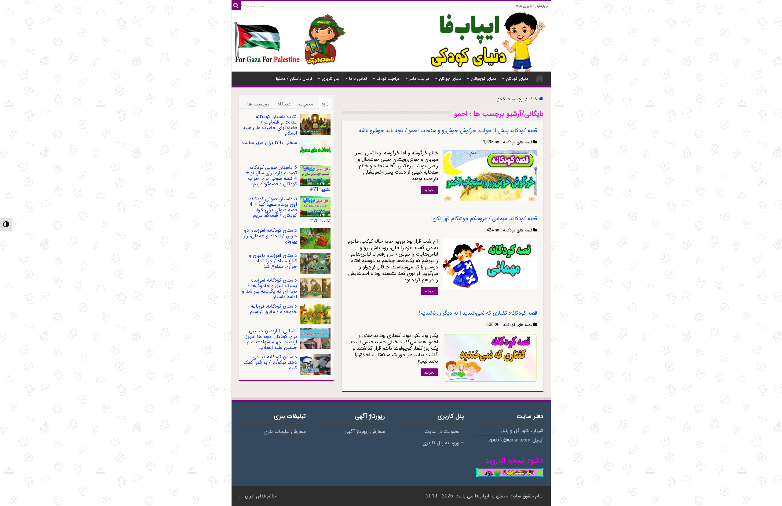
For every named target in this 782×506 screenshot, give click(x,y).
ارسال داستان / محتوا (294, 78)
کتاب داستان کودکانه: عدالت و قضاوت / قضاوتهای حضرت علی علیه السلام (270, 125)
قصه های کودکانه (517, 142)
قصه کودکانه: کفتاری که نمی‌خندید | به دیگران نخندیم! (478, 313)
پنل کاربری (330, 78)
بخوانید (429, 190)
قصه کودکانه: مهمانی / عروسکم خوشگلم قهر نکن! (484, 218)
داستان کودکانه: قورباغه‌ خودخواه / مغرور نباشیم (273, 309)
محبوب (306, 104)
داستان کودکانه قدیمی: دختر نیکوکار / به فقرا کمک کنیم (270, 362)
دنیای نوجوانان (483, 78)
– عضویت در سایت (444, 432)
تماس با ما (358, 78)
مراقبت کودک (388, 78)
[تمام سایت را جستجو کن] (236, 5)
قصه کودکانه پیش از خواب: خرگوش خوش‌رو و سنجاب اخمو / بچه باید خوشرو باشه (448, 130)
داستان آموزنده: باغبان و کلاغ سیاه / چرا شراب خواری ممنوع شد (273, 261)
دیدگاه (284, 104)
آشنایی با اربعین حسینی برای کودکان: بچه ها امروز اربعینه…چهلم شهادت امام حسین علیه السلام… (271, 339)
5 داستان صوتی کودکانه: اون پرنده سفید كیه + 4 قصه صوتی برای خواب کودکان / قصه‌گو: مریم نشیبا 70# (289, 210)
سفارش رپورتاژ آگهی (365, 432)
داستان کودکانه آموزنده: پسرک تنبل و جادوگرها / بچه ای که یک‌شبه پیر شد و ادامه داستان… (269, 288)
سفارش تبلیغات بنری (285, 432)
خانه (540, 78)
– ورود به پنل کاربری (443, 443)
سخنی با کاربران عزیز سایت (269, 142)
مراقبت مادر (419, 78)
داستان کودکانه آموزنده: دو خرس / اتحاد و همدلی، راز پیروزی (270, 236)
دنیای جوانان (450, 78)
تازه (325, 104)
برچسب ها (258, 104)
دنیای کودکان (517, 78)
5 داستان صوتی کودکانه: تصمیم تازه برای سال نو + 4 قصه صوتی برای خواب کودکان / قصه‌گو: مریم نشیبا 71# (288, 178)
